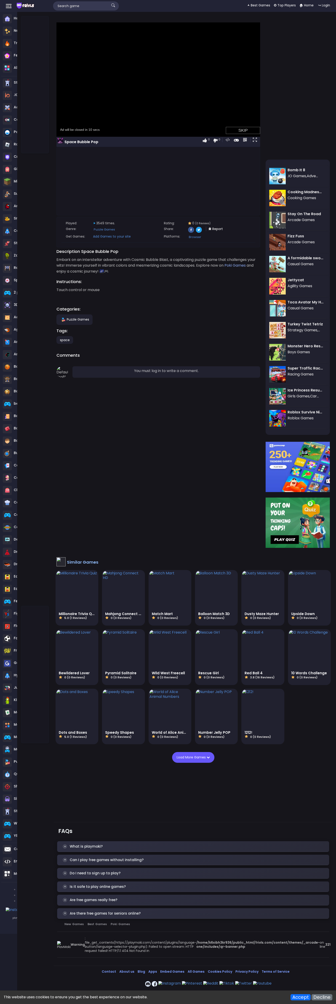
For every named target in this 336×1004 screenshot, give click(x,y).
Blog (141, 971)
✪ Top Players (285, 5)
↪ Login (324, 5)
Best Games (97, 924)
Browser (195, 237)
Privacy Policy (247, 971)
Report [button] (217, 229)
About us (126, 971)
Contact (109, 971)
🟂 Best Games (258, 5)
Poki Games (120, 924)
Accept (300, 997)
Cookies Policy (220, 971)
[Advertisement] (35, 84)
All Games (196, 971)
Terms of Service (276, 971)
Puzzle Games (104, 229)
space (65, 340)
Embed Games (172, 971)
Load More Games (192, 757)
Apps (152, 971)
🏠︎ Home (306, 5)
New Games (74, 924)
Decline (322, 997)
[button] (255, 140)
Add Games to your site (112, 236)
